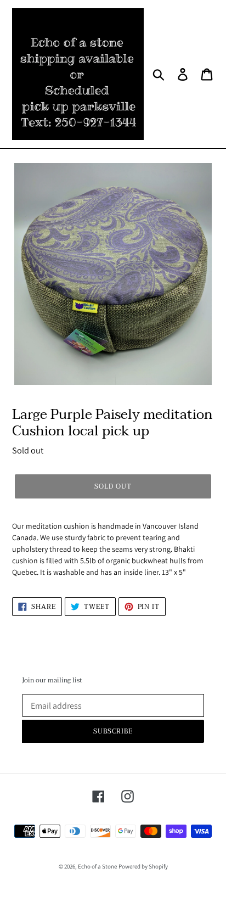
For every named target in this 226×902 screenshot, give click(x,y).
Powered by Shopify (143, 866)
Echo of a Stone (97, 866)
